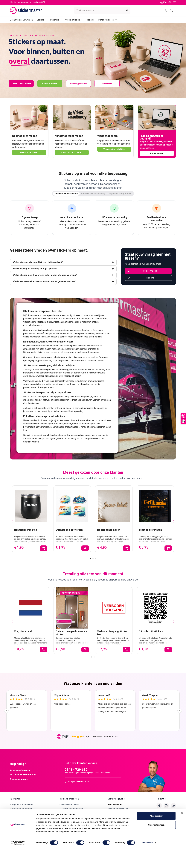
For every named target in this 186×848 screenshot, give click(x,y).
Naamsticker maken (24, 135)
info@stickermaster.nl (78, 781)
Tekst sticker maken (21, 83)
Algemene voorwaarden (23, 804)
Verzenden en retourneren (23, 774)
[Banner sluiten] (182, 813)
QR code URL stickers (151, 631)
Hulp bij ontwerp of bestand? (151, 137)
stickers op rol (72, 322)
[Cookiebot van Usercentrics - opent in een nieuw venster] (18, 843)
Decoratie (107, 83)
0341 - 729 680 (169, 2)
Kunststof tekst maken (69, 135)
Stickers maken (49, 83)
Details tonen (146, 842)
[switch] (80, 842)
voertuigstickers (44, 322)
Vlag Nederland (23, 631)
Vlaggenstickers (107, 135)
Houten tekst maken (108, 529)
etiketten (57, 322)
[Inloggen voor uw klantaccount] (165, 10)
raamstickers (101, 318)
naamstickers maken (55, 318)
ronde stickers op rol (91, 427)
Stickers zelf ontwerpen (69, 529)
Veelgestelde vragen (20, 770)
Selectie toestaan (156, 825)
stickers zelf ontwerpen (79, 318)
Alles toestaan (156, 816)
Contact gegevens (19, 779)
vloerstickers (29, 322)
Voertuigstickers (78, 83)
